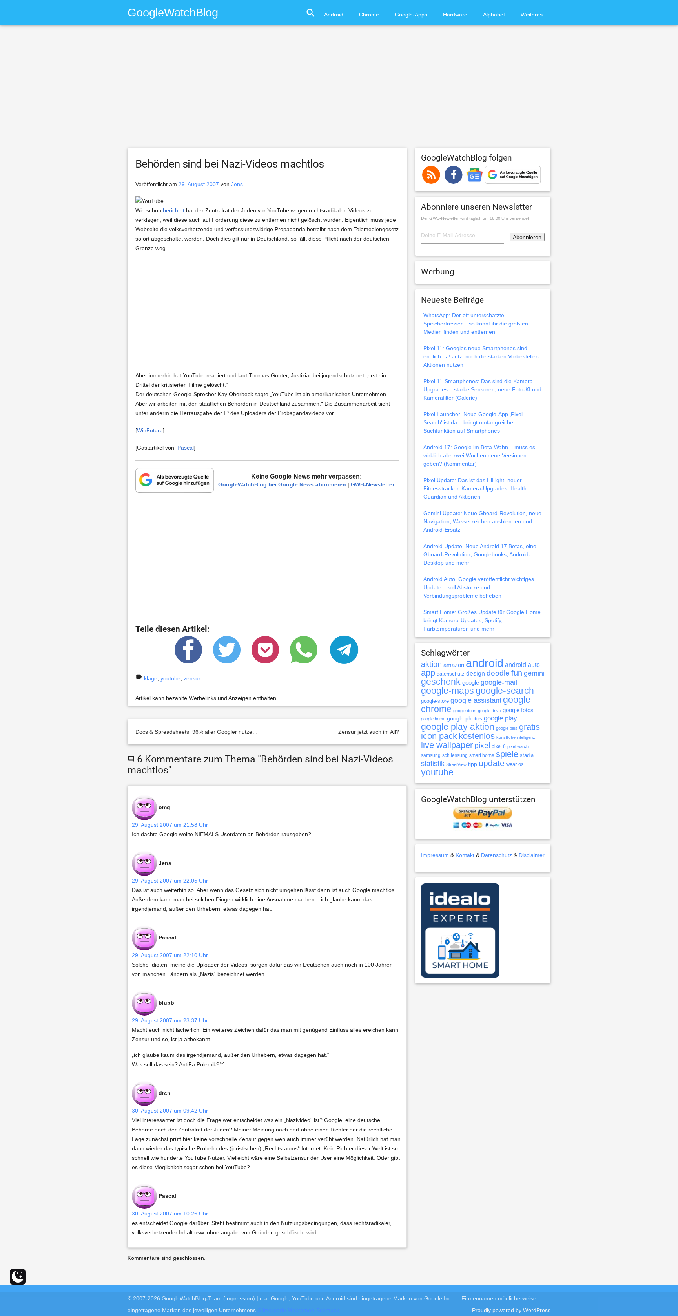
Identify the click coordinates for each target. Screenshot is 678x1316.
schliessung (455, 755)
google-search (505, 691)
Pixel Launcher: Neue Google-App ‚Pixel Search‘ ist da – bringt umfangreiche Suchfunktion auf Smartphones (473, 422)
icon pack (439, 736)
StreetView (456, 764)
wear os (515, 764)
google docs (464, 710)
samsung (431, 755)
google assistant (475, 700)
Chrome (369, 14)
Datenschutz (496, 855)
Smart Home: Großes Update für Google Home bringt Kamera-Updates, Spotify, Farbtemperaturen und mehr (482, 620)
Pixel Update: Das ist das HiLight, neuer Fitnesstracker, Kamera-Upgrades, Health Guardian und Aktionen (475, 488)
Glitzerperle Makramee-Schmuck (298, 1310)
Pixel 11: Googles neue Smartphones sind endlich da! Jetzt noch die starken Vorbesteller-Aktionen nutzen (481, 356)
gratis (529, 727)
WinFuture (150, 430)
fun (516, 673)
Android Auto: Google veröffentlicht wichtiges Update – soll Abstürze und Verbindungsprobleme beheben (478, 587)
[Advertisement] (339, 90)
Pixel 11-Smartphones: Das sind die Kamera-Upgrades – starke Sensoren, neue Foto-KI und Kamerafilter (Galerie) (482, 389)
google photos (464, 718)
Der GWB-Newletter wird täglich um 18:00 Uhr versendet (475, 218)
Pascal (185, 447)
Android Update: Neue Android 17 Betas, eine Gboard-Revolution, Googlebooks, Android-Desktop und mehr (479, 554)
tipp (472, 764)
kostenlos (477, 736)
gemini (534, 673)
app (428, 673)
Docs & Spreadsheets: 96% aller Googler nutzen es (199, 732)
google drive (489, 710)
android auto (522, 664)
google (470, 683)
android (484, 662)
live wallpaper (447, 745)
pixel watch (518, 746)
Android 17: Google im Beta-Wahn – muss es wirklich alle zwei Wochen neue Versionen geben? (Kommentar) (479, 455)
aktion (431, 664)
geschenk (441, 682)
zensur (192, 678)
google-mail (499, 682)
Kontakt (465, 855)
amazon (453, 665)
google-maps (447, 690)
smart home (481, 755)
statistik (433, 764)
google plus (507, 728)
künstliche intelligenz (515, 737)
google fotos (518, 710)
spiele (507, 754)
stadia (527, 755)
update (492, 763)
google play (500, 718)
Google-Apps (411, 14)
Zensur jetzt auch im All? (368, 732)
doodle (498, 673)
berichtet (173, 210)
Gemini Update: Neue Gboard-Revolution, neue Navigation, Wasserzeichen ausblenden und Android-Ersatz (482, 521)
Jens (237, 184)
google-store (435, 701)
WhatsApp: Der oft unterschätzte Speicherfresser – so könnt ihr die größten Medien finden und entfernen (475, 323)
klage (150, 678)
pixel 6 (499, 746)
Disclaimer (532, 855)
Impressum (435, 855)
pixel (482, 745)
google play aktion (457, 727)
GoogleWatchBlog (173, 12)
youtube (170, 678)
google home (433, 718)
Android (333, 14)
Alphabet (494, 14)
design (475, 673)
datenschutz (451, 674)
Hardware (455, 14)
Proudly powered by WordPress (511, 1310)
